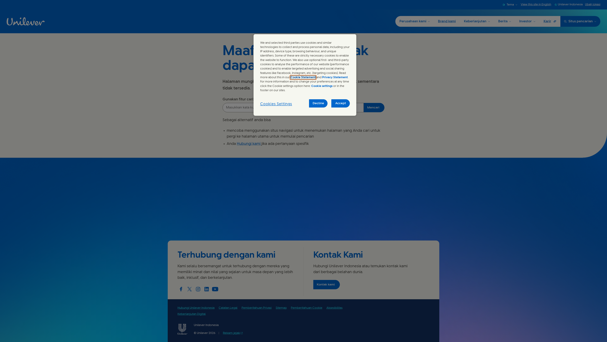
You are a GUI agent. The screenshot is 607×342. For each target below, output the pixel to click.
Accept (340, 103)
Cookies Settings (276, 104)
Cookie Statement (303, 77)
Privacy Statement (335, 77)
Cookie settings (322, 86)
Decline (318, 103)
